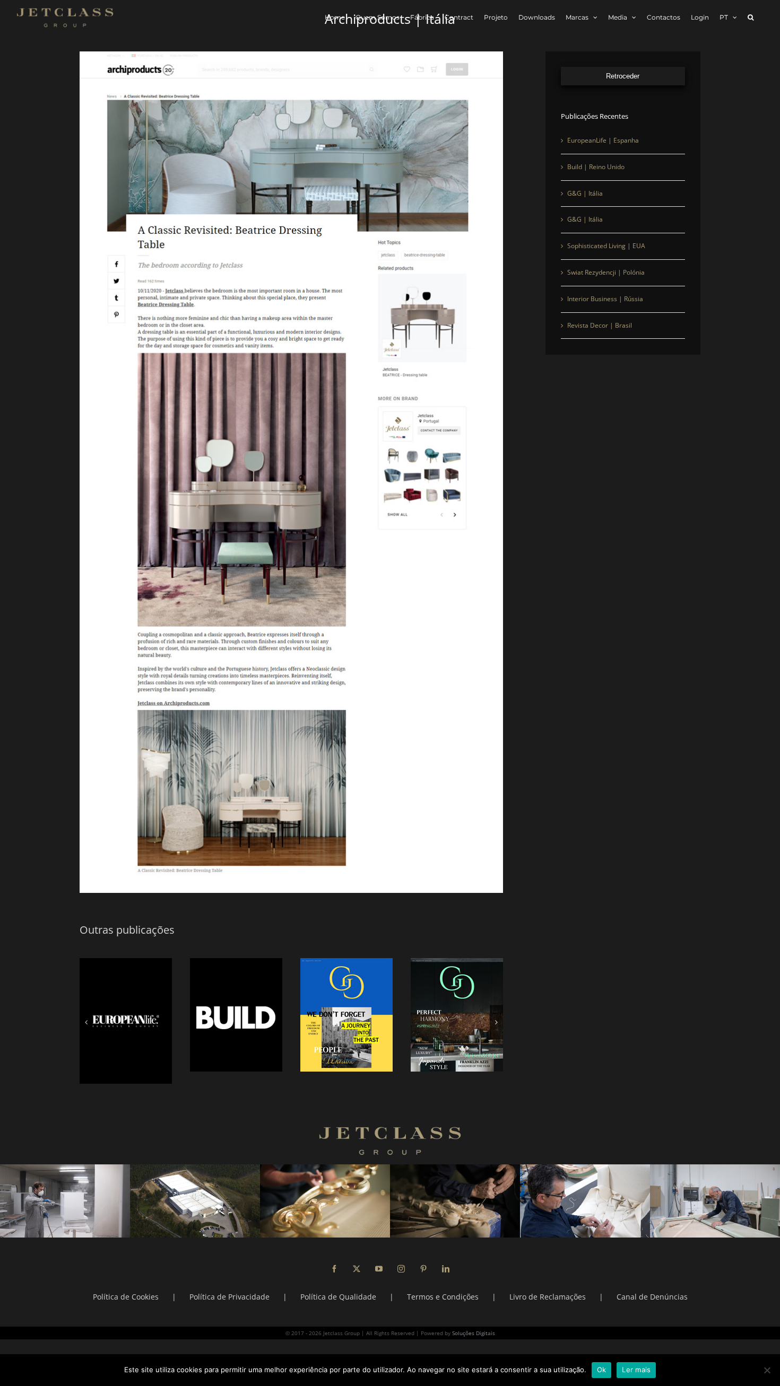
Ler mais (636, 1369)
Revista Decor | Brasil (599, 335)
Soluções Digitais (473, 1320)
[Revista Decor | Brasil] (457, 1015)
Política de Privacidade (229, 1284)
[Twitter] (356, 1256)
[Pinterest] (423, 1256)
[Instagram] (401, 1256)
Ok (601, 1369)
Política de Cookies (126, 1284)
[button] (750, 17)
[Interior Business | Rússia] (346, 1015)
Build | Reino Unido (596, 176)
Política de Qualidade (338, 1284)
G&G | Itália (585, 203)
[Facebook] (334, 1256)
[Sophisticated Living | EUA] (126, 1015)
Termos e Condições (443, 1284)
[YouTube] (378, 1256)
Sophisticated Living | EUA (606, 255)
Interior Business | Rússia (605, 308)
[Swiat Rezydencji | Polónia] (236, 1015)
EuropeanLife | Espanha (603, 150)
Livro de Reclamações (547, 1284)
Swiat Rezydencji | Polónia (606, 282)
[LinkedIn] (445, 1256)
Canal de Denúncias (652, 1284)
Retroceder (622, 86)
